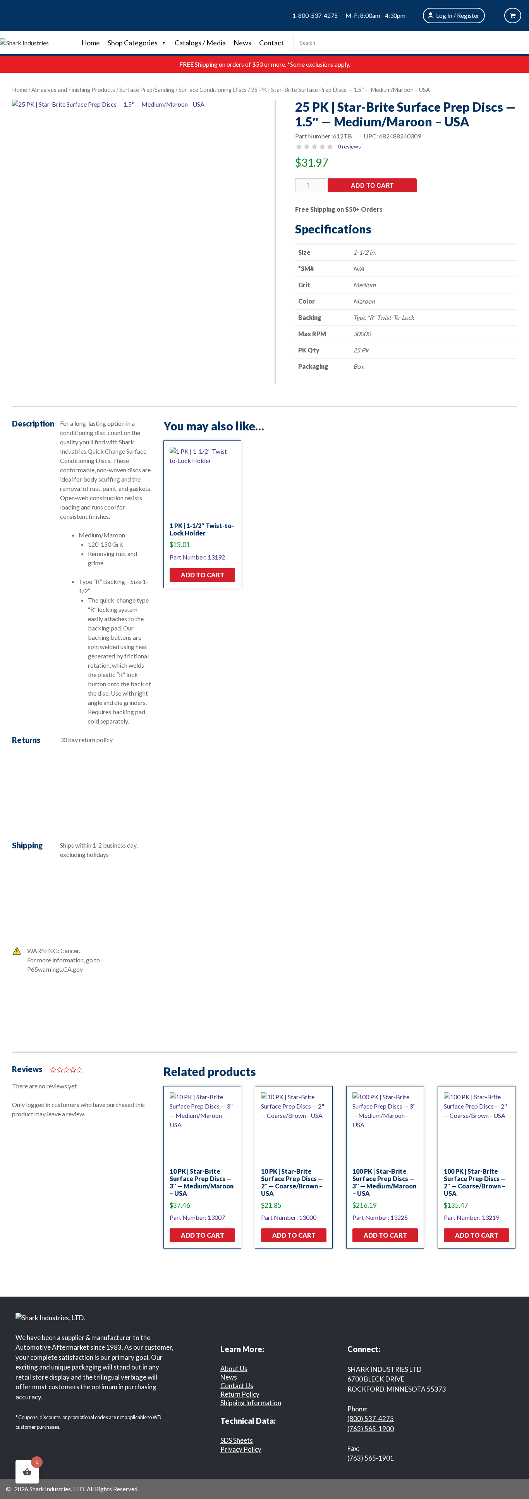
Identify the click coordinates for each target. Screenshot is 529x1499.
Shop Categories (133, 42)
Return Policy (239, 1394)
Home (90, 42)
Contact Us (236, 1386)
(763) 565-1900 (370, 1429)
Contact (271, 42)
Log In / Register (457, 15)
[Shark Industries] (24, 42)
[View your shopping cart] (512, 15)
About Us (233, 1368)
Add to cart (372, 185)
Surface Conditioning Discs (213, 89)
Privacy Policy (240, 1449)
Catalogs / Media (200, 42)
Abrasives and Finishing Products (73, 89)
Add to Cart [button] (202, 575)
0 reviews (349, 146)
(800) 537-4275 (370, 1418)
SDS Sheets (236, 1440)
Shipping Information (250, 1403)
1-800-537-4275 (315, 15)
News (242, 42)
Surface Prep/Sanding (146, 89)
